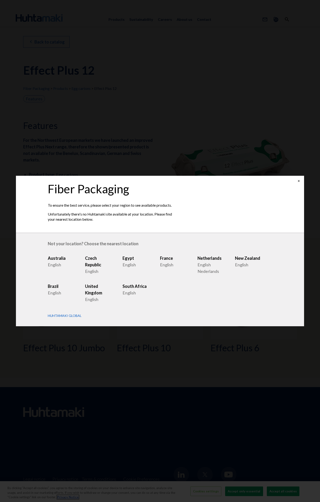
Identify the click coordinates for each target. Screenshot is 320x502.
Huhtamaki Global (65, 316)
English (54, 264)
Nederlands (208, 271)
